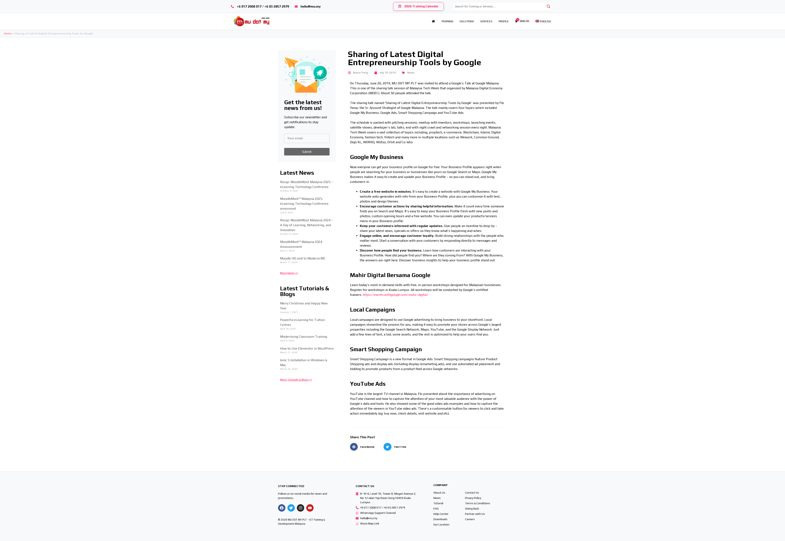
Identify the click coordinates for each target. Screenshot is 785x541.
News (411, 72)
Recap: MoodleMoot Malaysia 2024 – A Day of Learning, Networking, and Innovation (306, 225)
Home (8, 33)
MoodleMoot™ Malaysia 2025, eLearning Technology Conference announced (304, 203)
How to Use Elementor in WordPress (307, 348)
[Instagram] (300, 508)
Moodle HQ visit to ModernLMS (302, 258)
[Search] (549, 6)
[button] (367, 447)
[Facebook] (281, 508)
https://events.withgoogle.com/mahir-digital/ (395, 295)
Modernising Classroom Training (303, 337)
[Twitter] (291, 508)
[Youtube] (310, 508)
